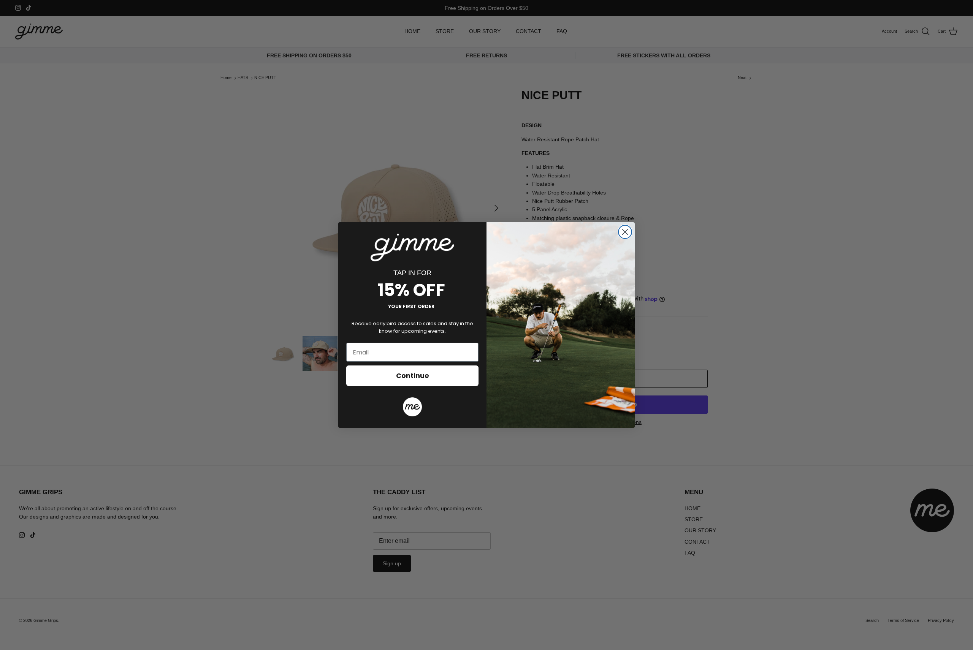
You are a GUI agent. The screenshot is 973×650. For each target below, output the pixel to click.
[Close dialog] (625, 232)
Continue (412, 375)
